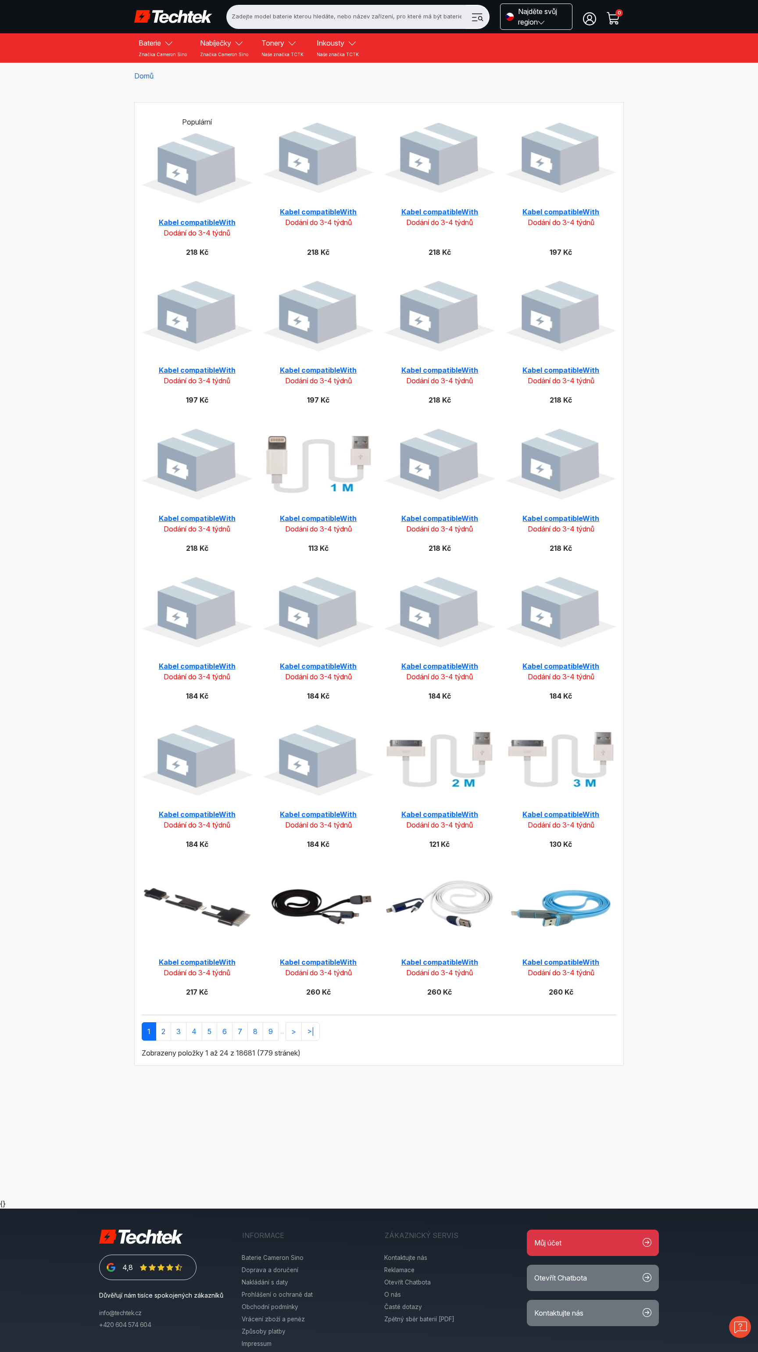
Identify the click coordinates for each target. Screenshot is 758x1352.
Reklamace (399, 1270)
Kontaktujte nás (405, 1257)
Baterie (163, 48)
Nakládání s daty (265, 1282)
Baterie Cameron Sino (273, 1257)
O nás (392, 1294)
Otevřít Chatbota (407, 1282)
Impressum (257, 1343)
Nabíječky (224, 48)
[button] (536, 17)
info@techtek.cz (120, 1312)
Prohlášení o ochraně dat (277, 1294)
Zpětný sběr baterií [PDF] (419, 1319)
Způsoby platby (264, 1331)
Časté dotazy (403, 1306)
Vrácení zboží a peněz (273, 1319)
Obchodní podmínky (270, 1306)
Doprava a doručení (270, 1270)
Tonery (282, 48)
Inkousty (338, 48)
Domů (144, 75)
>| (310, 1031)
